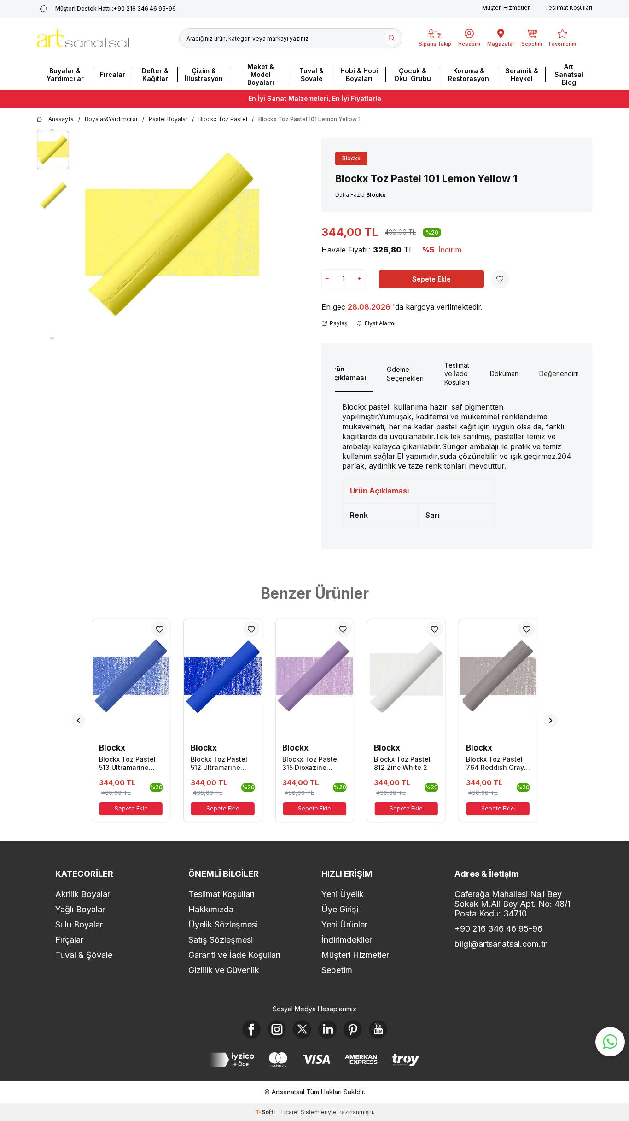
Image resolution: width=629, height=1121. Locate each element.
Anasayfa (61, 119)
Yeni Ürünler (344, 924)
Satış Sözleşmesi (220, 940)
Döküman (504, 373)
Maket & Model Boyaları (260, 74)
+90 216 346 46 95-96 (115, 8)
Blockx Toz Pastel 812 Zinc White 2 (402, 763)
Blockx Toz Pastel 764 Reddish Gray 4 (495, 763)
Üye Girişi (339, 909)
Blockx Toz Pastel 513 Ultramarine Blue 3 (127, 763)
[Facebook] (251, 1029)
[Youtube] (378, 1029)
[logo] (83, 38)
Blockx (351, 158)
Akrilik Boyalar (82, 894)
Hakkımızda (210, 909)
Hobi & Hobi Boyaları (359, 74)
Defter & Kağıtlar (155, 74)
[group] (172, 236)
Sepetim (336, 970)
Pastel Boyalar (168, 119)
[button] (52, 130)
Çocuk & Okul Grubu (412, 74)
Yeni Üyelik (342, 894)
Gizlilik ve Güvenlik (223, 970)
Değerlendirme (562, 373)
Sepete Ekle (431, 279)
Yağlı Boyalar (80, 909)
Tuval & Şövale (311, 74)
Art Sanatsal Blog (568, 74)
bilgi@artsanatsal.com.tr (500, 944)
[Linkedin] (327, 1029)
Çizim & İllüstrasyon (204, 74)
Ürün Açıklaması (347, 373)
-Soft (264, 1112)
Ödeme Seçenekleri (405, 373)
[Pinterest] (353, 1029)
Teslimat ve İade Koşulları (456, 374)
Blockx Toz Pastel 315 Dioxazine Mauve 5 (310, 763)
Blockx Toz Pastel (222, 119)
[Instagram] (277, 1029)
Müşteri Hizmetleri (506, 7)
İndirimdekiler (346, 940)
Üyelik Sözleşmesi (223, 924)
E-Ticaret (286, 1112)
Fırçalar (112, 74)
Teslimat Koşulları (568, 7)
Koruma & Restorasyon (468, 74)
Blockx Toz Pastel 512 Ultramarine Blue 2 (219, 763)
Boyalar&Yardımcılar (111, 119)
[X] (302, 1029)
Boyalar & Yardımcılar (65, 74)
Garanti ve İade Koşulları (234, 955)
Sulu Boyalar (79, 924)
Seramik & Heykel (521, 74)
